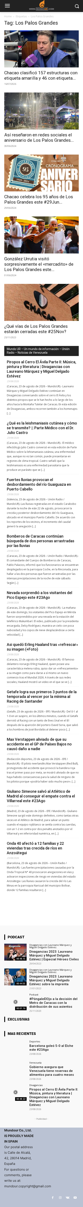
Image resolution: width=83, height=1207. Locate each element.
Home (8, 16)
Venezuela (35, 1062)
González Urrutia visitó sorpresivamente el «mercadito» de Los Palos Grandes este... (38, 264)
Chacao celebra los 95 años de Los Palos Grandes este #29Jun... (38, 199)
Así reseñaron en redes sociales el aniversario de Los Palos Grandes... (39, 137)
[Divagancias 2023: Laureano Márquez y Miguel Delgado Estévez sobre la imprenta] (15, 977)
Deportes (34, 1041)
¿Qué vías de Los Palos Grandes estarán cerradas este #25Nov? (36, 329)
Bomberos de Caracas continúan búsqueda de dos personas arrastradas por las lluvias (40, 541)
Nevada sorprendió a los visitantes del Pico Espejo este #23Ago (39, 595)
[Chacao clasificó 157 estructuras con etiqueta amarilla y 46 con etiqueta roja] (41, 48)
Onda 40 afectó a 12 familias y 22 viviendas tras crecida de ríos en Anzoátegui (35, 848)
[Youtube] (75, 1197)
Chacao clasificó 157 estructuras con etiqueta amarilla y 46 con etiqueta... (40, 75)
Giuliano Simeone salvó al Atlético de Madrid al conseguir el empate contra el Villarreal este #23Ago (41, 796)
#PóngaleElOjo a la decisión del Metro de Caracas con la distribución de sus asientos (53, 1003)
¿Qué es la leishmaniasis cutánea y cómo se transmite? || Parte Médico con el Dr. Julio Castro (42, 428)
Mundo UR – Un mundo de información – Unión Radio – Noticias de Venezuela (38, 350)
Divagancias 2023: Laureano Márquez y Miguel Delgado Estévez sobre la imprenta (51, 980)
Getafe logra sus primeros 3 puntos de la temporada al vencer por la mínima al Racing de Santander (42, 696)
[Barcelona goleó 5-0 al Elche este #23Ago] (15, 1048)
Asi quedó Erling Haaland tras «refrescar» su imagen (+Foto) (42, 646)
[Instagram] (60, 1197)
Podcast (33, 994)
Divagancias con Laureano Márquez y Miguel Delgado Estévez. (50, 946)
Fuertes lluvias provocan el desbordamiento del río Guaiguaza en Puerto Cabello (39, 484)
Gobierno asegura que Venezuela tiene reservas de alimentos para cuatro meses (51, 1071)
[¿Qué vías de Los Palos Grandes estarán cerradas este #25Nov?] (41, 302)
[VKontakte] (67, 1197)
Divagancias (36, 1085)
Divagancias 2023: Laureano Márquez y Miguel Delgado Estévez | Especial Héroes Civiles (54, 955)
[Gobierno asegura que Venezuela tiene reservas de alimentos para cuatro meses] (15, 1069)
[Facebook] (52, 1197)
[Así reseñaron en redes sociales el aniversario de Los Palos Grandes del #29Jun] (41, 111)
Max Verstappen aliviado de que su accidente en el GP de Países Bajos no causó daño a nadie (39, 744)
